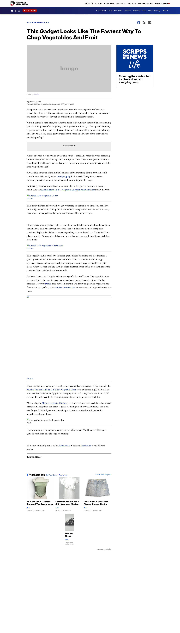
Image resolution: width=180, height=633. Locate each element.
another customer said (65, 287)
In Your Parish (101, 10)
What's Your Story (115, 10)
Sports (132, 3)
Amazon (30, 198)
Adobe (36, 94)
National (109, 3)
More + (165, 10)
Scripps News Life (38, 22)
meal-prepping (64, 176)
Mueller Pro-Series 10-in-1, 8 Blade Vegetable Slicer (51, 389)
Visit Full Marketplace (103, 475)
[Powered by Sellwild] (107, 549)
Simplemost (64, 445)
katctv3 (12, 11)
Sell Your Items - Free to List (56, 475)
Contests (127, 10)
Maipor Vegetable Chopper (54, 402)
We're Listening (154, 10)
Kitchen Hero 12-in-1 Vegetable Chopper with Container (68, 189)
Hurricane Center (139, 10)
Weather (121, 3)
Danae (48, 283)
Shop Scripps (145, 3)
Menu (88, 4)
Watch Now (161, 3)
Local (98, 3)
